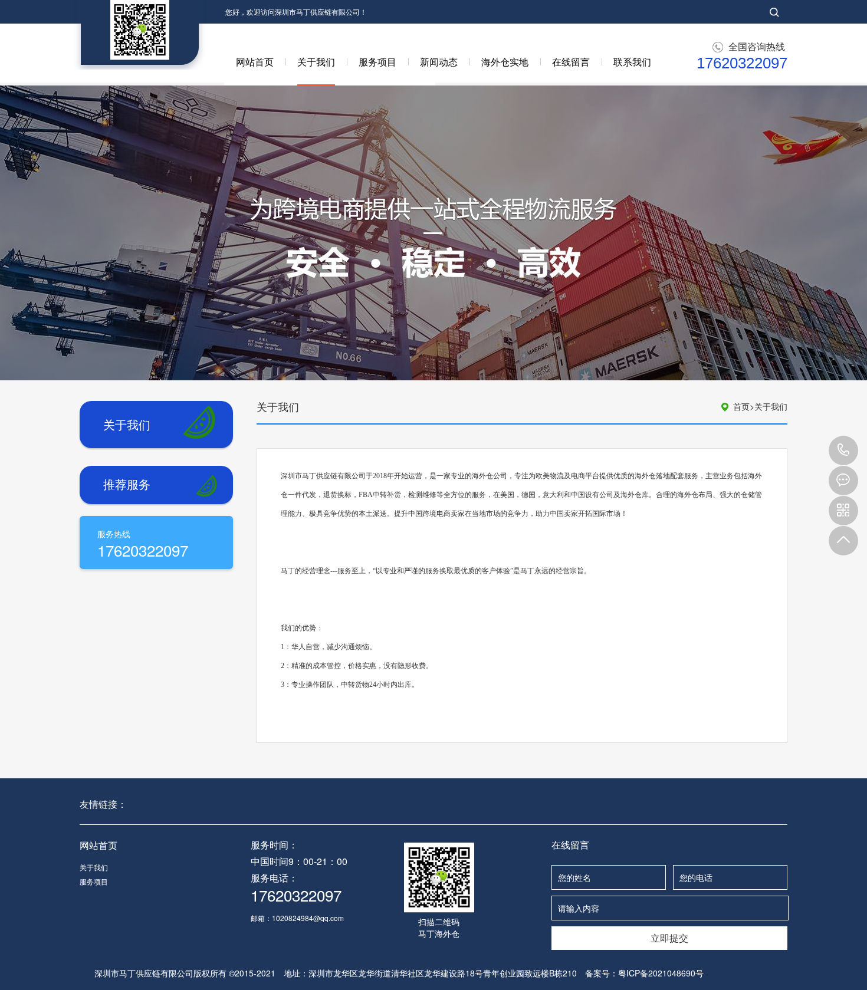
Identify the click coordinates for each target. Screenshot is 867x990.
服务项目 (377, 61)
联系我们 (632, 61)
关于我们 (316, 61)
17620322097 (843, 450)
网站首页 (255, 61)
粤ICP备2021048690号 (661, 973)
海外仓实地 (504, 61)
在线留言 (571, 61)
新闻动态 (439, 61)
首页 (743, 406)
